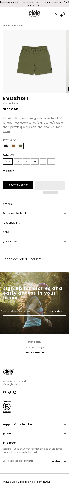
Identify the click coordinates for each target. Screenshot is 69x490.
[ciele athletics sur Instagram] (15, 393)
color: (9, 139)
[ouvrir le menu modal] (3, 14)
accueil (6, 25)
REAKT (46, 481)
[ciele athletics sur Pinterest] (10, 393)
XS (18, 161)
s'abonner (59, 461)
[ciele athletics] (34, 14)
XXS (8, 161)
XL (51, 161)
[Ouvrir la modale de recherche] (56, 14)
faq (38, 5)
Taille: (8, 155)
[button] (50, 185)
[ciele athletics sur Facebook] (5, 393)
